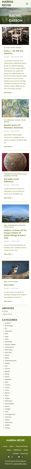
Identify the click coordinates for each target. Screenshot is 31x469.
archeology (9, 326)
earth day (8, 353)
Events (7, 355)
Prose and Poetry (22, 446)
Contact (16, 453)
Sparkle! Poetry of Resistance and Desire (13, 126)
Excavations (9, 284)
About (11, 446)
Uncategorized (10, 414)
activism (7, 47)
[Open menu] (27, 3)
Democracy (11, 120)
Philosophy (8, 401)
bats (6, 334)
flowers (7, 363)
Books (26, 450)
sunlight (7, 409)
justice (7, 377)
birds (5, 225)
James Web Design (19, 464)
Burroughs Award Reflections (11, 180)
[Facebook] (8, 456)
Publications (17, 450)
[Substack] (22, 456)
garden (7, 371)
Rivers (16, 281)
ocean (12, 227)
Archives (5, 311)
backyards (8, 331)
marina (7, 57)
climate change (10, 344)
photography (9, 404)
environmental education (16, 225)
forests (7, 369)
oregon (7, 398)
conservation (8, 174)
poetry (13, 47)
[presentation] (15, 36)
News (7, 396)
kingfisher (17, 174)
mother (7, 385)
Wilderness (7, 176)
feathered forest (10, 361)
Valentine (8, 417)
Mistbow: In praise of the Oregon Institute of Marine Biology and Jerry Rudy (15, 234)
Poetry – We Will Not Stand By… (13, 52)
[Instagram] (12, 456)
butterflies (8, 342)
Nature (17, 120)
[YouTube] (18, 456)
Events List (24, 453)
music (7, 390)
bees (6, 336)
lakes (6, 382)
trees (7, 412)
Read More (8, 92)
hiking (7, 374)
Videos (7, 420)
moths (7, 387)
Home (5, 446)
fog (6, 366)
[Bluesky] (15, 456)
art (5, 120)
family (7, 358)
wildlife (7, 425)
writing (18, 47)
